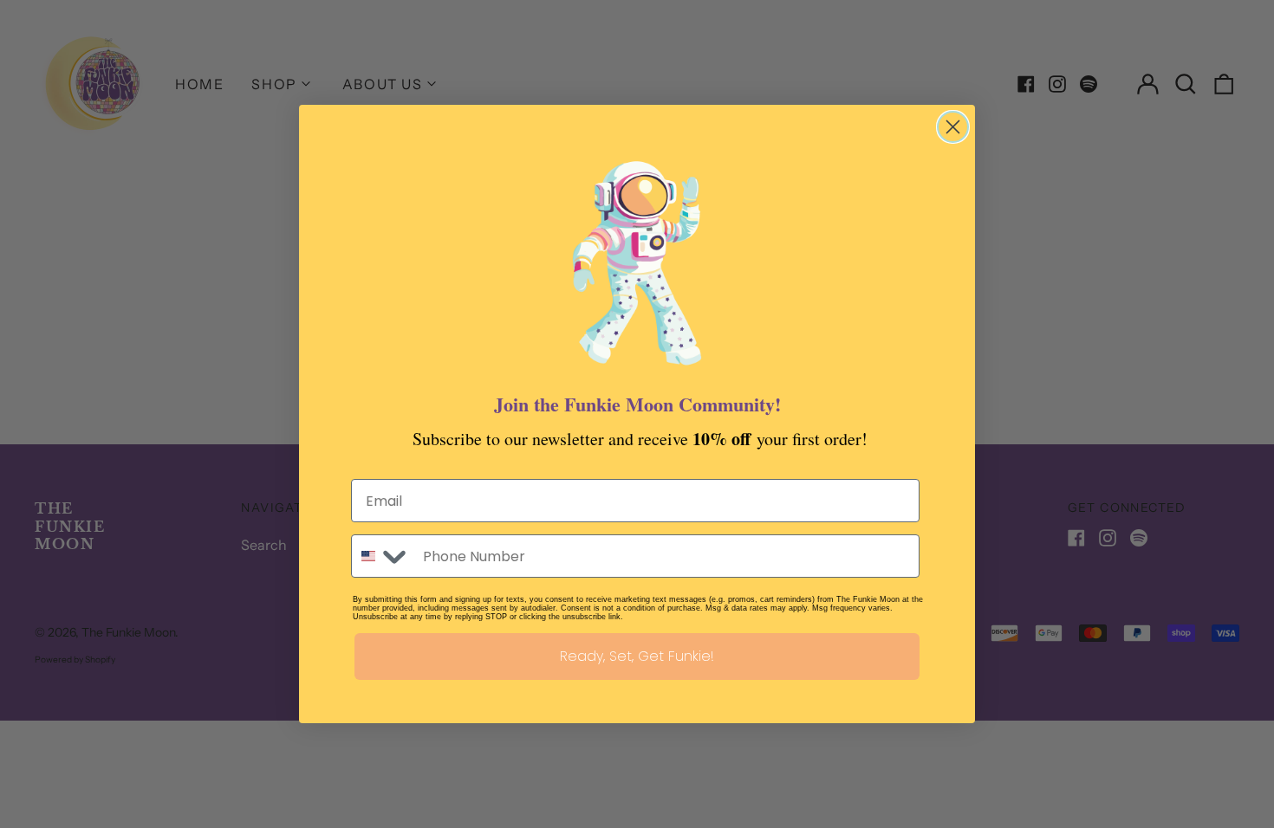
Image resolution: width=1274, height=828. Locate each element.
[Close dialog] (953, 127)
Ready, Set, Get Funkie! (637, 656)
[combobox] (383, 556)
